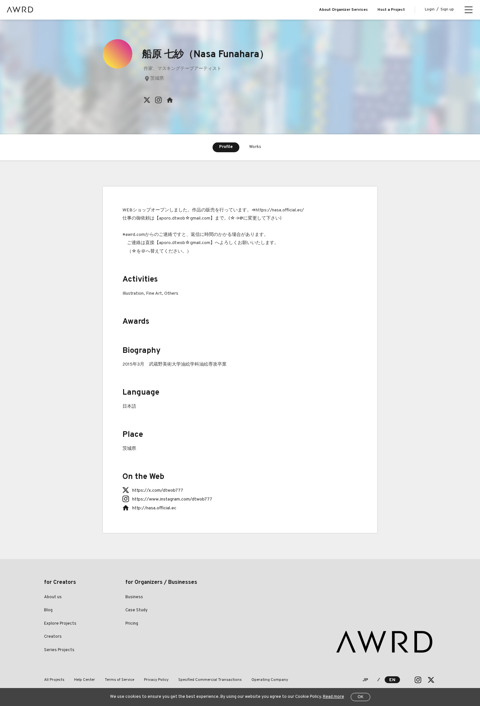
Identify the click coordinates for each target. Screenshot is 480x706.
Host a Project (391, 9)
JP (365, 680)
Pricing (131, 623)
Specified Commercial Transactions (210, 679)
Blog (48, 610)
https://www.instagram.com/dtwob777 (172, 499)
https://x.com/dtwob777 (157, 490)
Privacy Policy (156, 679)
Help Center (84, 679)
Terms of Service (119, 679)
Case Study (136, 610)
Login (430, 9)
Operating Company (269, 679)
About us (53, 597)
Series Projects (59, 650)
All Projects (54, 679)
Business (134, 597)
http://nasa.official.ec (154, 508)
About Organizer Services (343, 9)
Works (255, 147)
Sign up (447, 9)
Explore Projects (60, 623)
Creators (53, 636)
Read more (333, 696)
